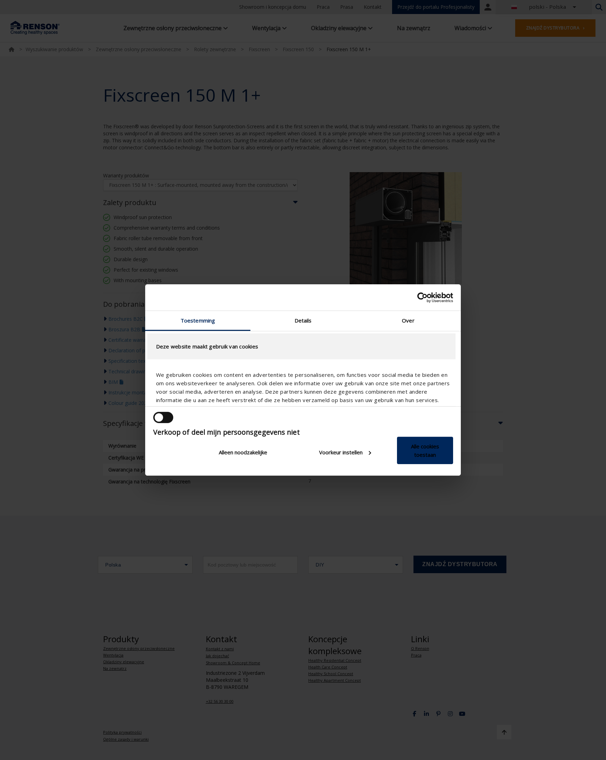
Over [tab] (408, 320)
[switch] (163, 417)
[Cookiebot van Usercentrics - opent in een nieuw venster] (422, 297)
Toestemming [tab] (198, 320)
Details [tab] (303, 320)
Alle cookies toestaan (425, 450)
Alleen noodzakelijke (243, 452)
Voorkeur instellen (341, 452)
